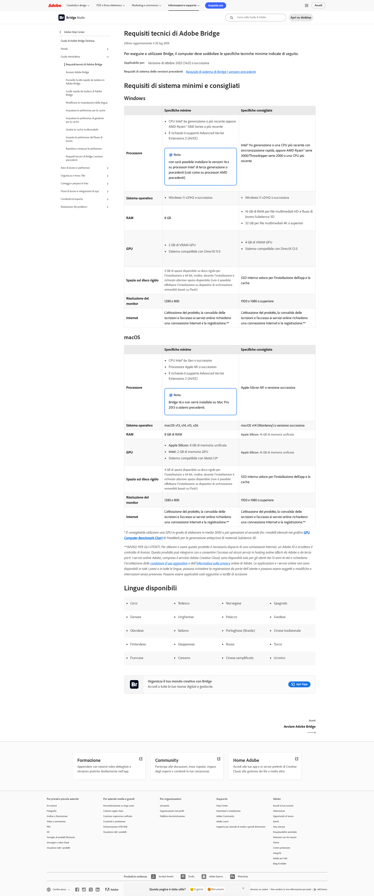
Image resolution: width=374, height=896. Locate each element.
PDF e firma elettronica (109, 5)
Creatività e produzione (114, 821)
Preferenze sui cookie (258, 889)
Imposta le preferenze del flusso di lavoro (84, 139)
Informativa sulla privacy (213, 563)
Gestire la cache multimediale (82, 129)
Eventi (276, 821)
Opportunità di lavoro (283, 816)
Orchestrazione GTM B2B (115, 826)
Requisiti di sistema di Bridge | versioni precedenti (221, 72)
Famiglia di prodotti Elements (61, 837)
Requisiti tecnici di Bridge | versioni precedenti (84, 158)
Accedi (318, 5)
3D (48, 832)
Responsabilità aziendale (285, 832)
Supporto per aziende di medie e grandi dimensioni (238, 826)
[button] (306, 5)
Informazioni (279, 811)
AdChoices (322, 889)
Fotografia (51, 811)
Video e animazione (56, 821)
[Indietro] (171, 730)
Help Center (222, 805)
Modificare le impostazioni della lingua (87, 102)
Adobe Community (225, 816)
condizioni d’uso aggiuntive (169, 563)
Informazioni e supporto (182, 5)
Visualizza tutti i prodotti (58, 847)
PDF (49, 826)
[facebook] (77, 890)
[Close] (243, 888)
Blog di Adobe (279, 863)
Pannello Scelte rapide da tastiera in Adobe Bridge (85, 81)
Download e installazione (228, 811)
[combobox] (255, 17)
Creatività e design (76, 5)
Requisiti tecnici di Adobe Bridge (84, 64)
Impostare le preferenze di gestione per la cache (85, 120)
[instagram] (84, 890)
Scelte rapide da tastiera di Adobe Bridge (84, 93)
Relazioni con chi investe (284, 837)
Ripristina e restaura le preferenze (84, 148)
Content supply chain (113, 811)
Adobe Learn (222, 821)
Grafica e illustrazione (57, 816)
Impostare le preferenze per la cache (85, 110)
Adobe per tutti (280, 858)
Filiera (276, 842)
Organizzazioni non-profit (172, 811)
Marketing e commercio (145, 5)
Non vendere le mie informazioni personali (291, 889)
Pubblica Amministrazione (172, 816)
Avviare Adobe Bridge (77, 72)
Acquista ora (215, 5)
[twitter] (91, 890)
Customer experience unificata (117, 816)
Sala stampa (279, 826)
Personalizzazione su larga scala (118, 805)
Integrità (277, 853)
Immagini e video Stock (58, 842)
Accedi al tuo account (283, 805)
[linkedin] (98, 890)
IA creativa (52, 805)
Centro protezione (281, 847)
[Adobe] (55, 5)
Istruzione (164, 805)
